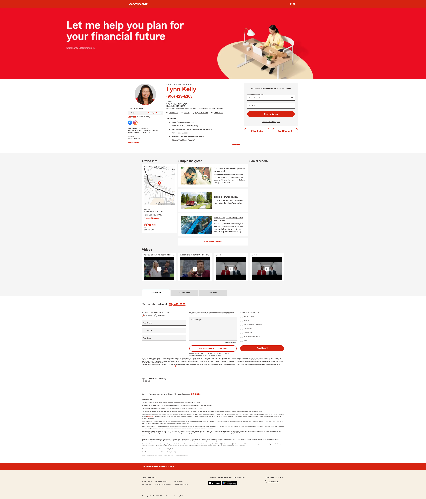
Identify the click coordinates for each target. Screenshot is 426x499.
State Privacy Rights (181, 484)
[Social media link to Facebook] (130, 122)
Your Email (149, 315)
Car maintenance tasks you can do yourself (229, 169)
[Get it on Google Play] (229, 483)
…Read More (235, 144)
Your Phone (161, 315)
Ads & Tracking (147, 481)
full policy (150, 416)
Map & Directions (152, 218)
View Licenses (133, 142)
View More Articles (213, 242)
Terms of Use (146, 484)
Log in (293, 4)
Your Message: (196, 320)
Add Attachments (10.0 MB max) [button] (213, 348)
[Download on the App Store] (214, 483)
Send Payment (285, 131)
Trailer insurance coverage (227, 197)
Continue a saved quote (271, 121)
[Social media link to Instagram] (135, 122)
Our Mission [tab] (184, 293)
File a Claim (257, 131)
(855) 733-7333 (179, 366)
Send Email (262, 348)
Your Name (147, 323)
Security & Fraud (161, 481)
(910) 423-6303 (179, 97)
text (134, 117)
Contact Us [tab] (156, 293)
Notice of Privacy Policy (163, 484)
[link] (138, 4)
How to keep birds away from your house (228, 218)
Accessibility (178, 481)
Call (129, 117)
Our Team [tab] (213, 293)
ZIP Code (252, 106)
